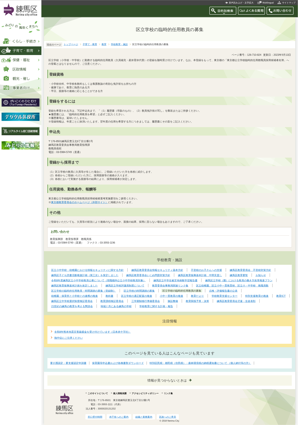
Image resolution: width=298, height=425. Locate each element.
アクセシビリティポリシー (145, 393)
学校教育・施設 (119, 44)
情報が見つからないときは (167, 380)
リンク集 (168, 393)
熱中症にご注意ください (68, 337)
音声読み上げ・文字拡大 (241, 2)
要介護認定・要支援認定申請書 (68, 363)
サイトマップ (289, 2)
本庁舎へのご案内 (118, 417)
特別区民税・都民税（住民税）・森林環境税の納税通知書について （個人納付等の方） (200, 363)
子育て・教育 (90, 44)
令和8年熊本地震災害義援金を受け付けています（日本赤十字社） (92, 331)
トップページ (71, 44)
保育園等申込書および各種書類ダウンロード (118, 363)
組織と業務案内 (143, 417)
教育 (104, 44)
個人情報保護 (120, 393)
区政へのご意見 (167, 417)
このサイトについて (98, 393)
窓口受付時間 (95, 417)
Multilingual (268, 2)
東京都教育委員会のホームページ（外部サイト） (79, 202)
